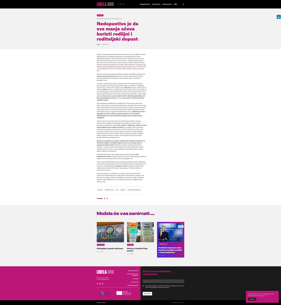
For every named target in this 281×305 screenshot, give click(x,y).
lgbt (117, 189)
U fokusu (100, 15)
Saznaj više (262, 295)
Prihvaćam (252, 299)
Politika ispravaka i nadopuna (132, 274)
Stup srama (167, 4)
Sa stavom (156, 4)
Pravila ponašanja (132, 285)
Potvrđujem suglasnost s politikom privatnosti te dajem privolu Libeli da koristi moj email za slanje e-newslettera (164, 286)
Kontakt (135, 278)
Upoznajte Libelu (133, 270)
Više (175, 4)
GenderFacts (145, 4)
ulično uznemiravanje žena (134, 189)
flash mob (100, 189)
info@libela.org (105, 279)
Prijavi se (147, 293)
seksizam (123, 189)
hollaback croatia (109, 189)
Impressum (134, 282)
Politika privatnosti (101, 302)
